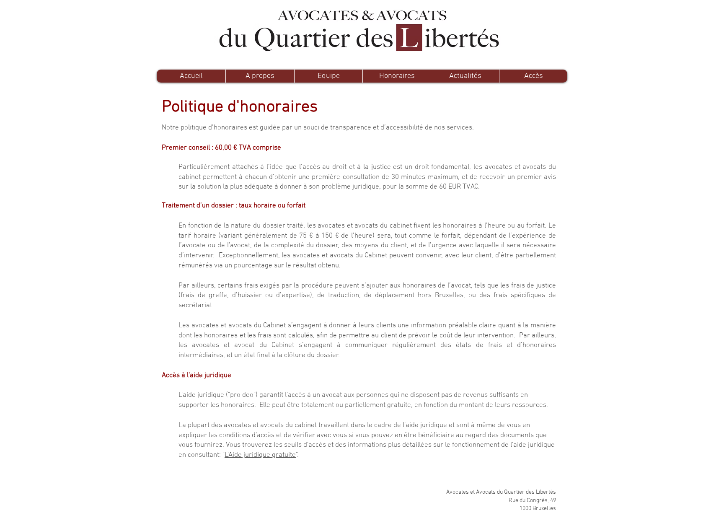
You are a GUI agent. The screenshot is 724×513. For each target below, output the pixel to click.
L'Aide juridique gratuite (260, 455)
